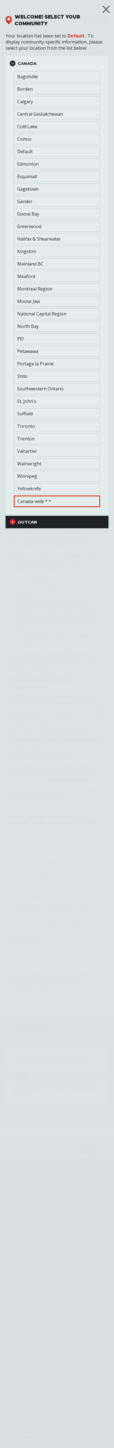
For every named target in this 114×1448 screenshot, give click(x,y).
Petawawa (27, 351)
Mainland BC (30, 264)
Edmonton (28, 164)
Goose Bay (28, 214)
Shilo (22, 376)
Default (76, 36)
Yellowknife (29, 489)
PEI (20, 339)
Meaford (26, 276)
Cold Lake (27, 126)
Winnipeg (27, 476)
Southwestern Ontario (40, 389)
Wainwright (29, 464)
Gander (24, 201)
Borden (25, 89)
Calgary (25, 101)
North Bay (28, 326)
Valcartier (27, 451)
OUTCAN (27, 522)
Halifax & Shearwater (39, 239)
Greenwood (29, 226)
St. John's (26, 401)
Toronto (26, 426)
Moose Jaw (28, 301)
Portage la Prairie (35, 364)
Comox (24, 139)
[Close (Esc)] (106, 9)
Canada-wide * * (34, 501)
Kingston (26, 251)
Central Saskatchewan (40, 114)
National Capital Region (41, 314)
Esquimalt (27, 176)
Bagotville (27, 77)
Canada (27, 63)
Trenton (26, 439)
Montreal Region (34, 289)
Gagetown (27, 189)
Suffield (25, 414)
